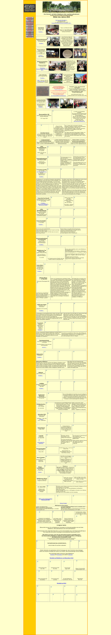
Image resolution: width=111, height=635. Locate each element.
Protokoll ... (40, 472)
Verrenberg (59, 554)
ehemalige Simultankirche (42, 171)
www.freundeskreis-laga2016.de (41, 443)
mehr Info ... (44, 347)
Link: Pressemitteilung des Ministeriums (58, 95)
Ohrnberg (52, 554)
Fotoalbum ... (41, 31)
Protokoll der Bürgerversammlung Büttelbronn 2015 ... (62, 23)
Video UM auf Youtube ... (43, 205)
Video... (38, 80)
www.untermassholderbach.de (79, 121)
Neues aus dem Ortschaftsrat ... (62, 20)
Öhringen (70, 554)
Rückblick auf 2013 (61, 583)
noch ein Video (41, 81)
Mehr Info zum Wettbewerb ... (43, 204)
